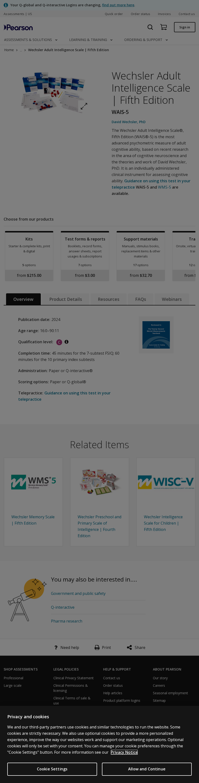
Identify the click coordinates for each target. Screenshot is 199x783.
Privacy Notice (124, 752)
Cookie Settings (52, 769)
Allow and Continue (147, 769)
